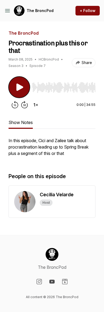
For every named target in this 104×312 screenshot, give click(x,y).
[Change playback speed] (35, 105)
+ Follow (87, 10)
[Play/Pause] (19, 87)
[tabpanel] (52, 149)
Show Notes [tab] (21, 122)
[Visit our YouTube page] (52, 281)
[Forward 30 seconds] (24, 105)
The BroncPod (40, 10)
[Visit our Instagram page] (39, 281)
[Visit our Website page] (64, 281)
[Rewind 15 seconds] (15, 105)
